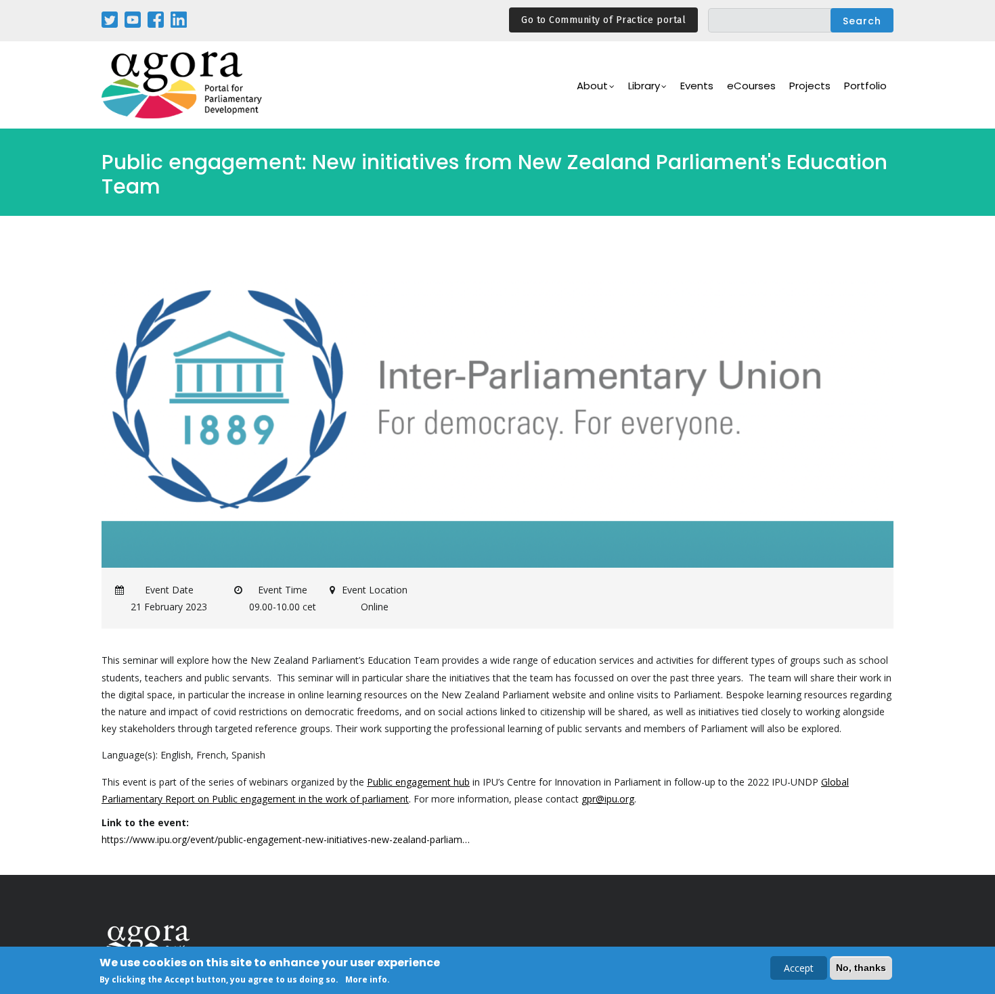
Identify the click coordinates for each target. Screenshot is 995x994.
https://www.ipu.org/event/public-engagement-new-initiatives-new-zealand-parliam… (286, 839)
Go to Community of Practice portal (603, 20)
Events (696, 85)
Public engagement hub (418, 781)
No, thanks (861, 967)
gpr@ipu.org (607, 798)
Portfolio (865, 85)
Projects (810, 85)
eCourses (751, 85)
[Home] (183, 85)
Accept (799, 968)
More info (366, 979)
